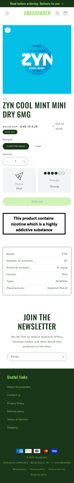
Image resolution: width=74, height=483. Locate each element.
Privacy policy (37, 469)
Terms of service (56, 469)
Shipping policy (39, 474)
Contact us (14, 395)
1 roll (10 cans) (17, 147)
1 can (40, 147)
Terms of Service (17, 419)
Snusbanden (41, 457)
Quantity (7, 154)
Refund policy (15, 411)
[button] (7, 13)
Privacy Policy (15, 403)
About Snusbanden (19, 386)
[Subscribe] (63, 357)
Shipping (12, 427)
